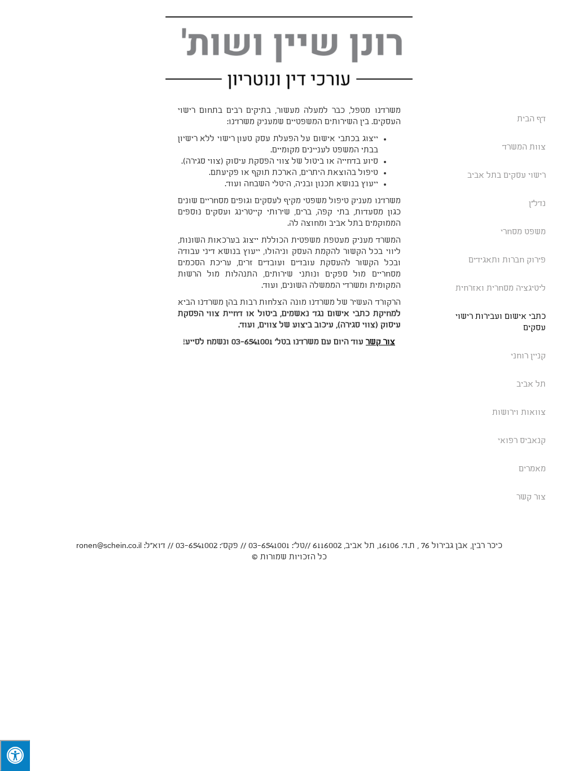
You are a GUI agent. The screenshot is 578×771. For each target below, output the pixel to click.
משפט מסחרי (523, 232)
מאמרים (532, 469)
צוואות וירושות (519, 413)
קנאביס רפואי (522, 441)
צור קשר (531, 497)
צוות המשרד (524, 147)
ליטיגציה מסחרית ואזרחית (501, 288)
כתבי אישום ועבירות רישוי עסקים (501, 322)
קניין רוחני (528, 356)
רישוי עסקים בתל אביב (506, 176)
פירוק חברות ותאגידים (507, 260)
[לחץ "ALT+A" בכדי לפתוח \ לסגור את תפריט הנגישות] (15, 755)
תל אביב (531, 384)
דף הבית (531, 119)
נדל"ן (537, 204)
